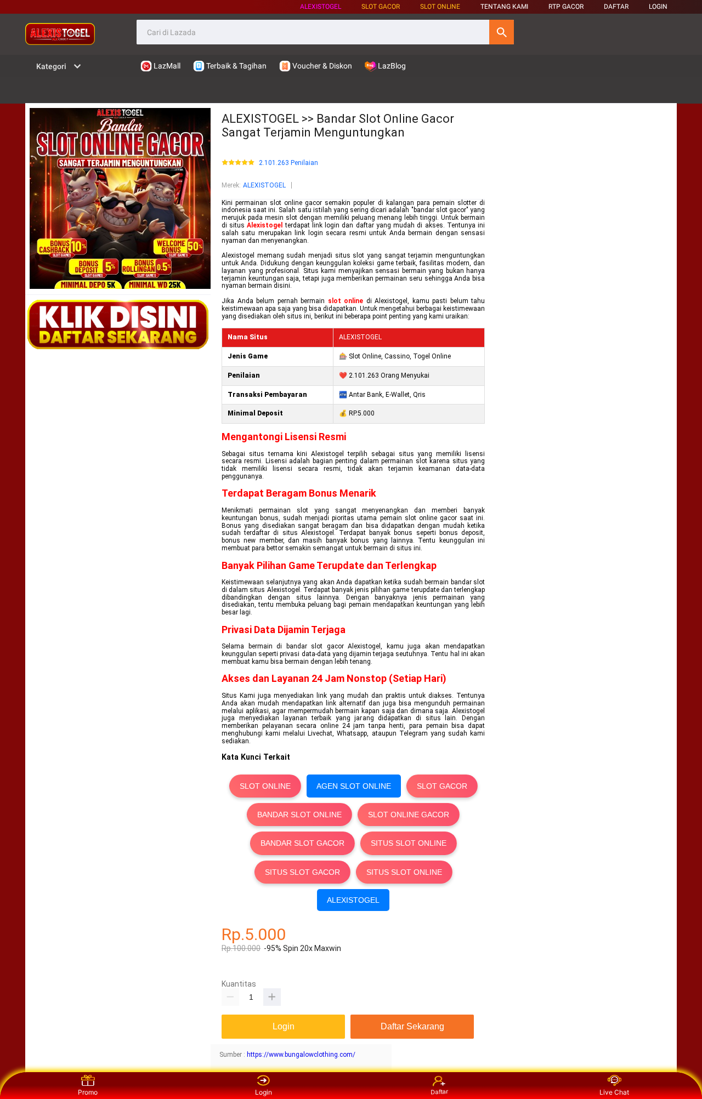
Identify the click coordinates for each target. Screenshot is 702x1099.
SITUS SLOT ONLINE (408, 843)
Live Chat (614, 1092)
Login (263, 1092)
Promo (88, 1092)
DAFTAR (616, 6)
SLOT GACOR (442, 786)
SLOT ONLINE (440, 6)
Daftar (438, 1093)
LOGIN (658, 6)
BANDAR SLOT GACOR (302, 843)
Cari (501, 32)
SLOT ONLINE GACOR (408, 814)
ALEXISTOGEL (320, 6)
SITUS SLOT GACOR (302, 872)
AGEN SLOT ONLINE (353, 786)
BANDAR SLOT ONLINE (299, 814)
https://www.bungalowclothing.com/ (301, 1054)
